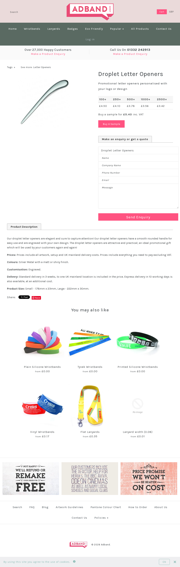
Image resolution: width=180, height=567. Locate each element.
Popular (117, 28)
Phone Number (111, 172)
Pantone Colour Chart (106, 507)
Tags (11, 67)
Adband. (106, 544)
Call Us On (130, 50)
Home (12, 28)
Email (105, 180)
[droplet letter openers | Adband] (44, 77)
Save (37, 297)
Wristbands (32, 28)
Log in (90, 39)
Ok (164, 561)
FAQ (32, 507)
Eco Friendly (94, 28)
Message (107, 187)
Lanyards (53, 28)
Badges (72, 28)
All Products (140, 28)
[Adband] (90, 5)
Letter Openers (42, 67)
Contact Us (164, 28)
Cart (161, 12)
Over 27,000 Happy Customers (48, 50)
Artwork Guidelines (69, 507)
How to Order (137, 507)
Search (17, 507)
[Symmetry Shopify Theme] (30, 494)
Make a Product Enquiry (48, 54)
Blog (45, 507)
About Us (160, 507)
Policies (101, 517)
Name (105, 158)
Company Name (111, 165)
